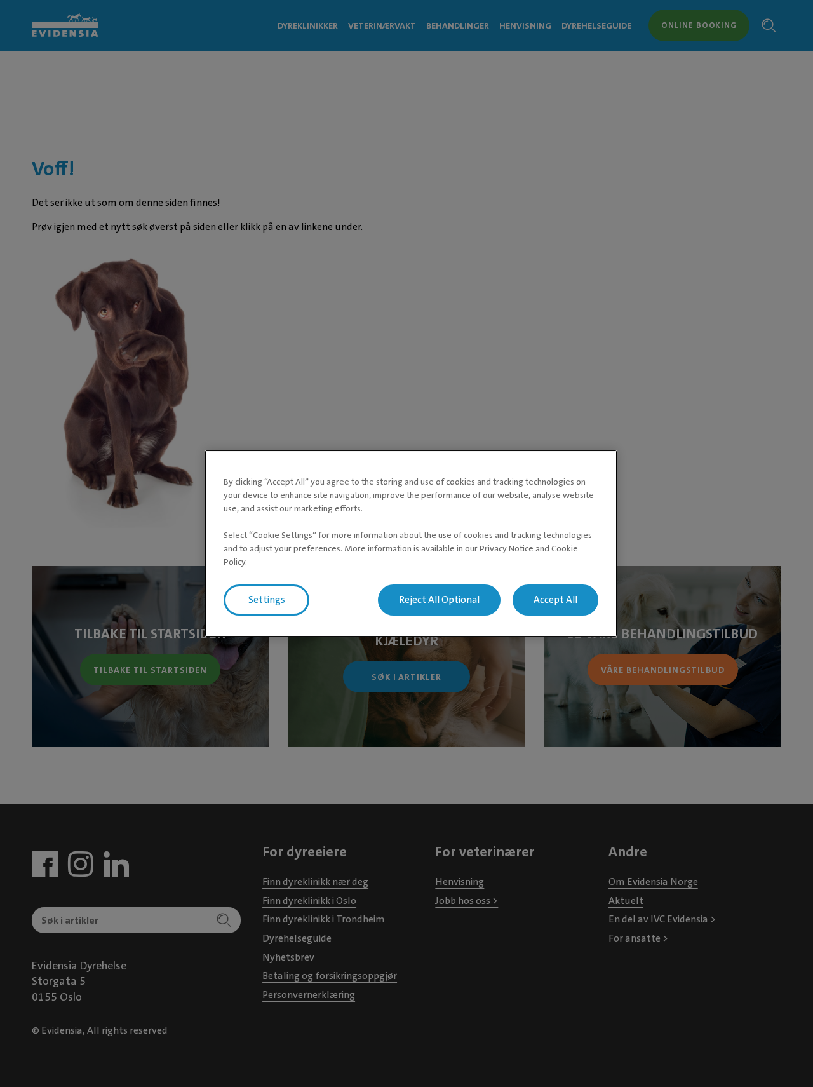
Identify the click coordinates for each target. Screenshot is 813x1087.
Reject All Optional (439, 599)
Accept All (555, 599)
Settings (266, 599)
